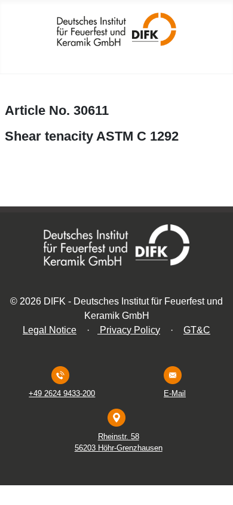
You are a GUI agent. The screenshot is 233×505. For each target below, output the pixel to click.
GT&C (196, 330)
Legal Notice (49, 330)
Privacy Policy (128, 330)
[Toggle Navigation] (220, 61)
